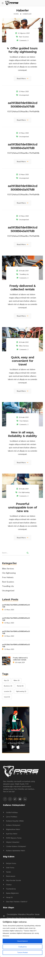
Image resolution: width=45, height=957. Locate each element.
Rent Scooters (24, 37)
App (6, 680)
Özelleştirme (22, 947)
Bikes (16, 680)
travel (7, 697)
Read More (21, 78)
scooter (7, 691)
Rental (20, 686)
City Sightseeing (24, 492)
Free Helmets (24, 421)
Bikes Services (24, 346)
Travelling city (24, 274)
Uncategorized (24, 95)
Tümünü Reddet (22, 952)
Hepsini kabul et (22, 941)
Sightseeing (21, 691)
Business (8, 686)
